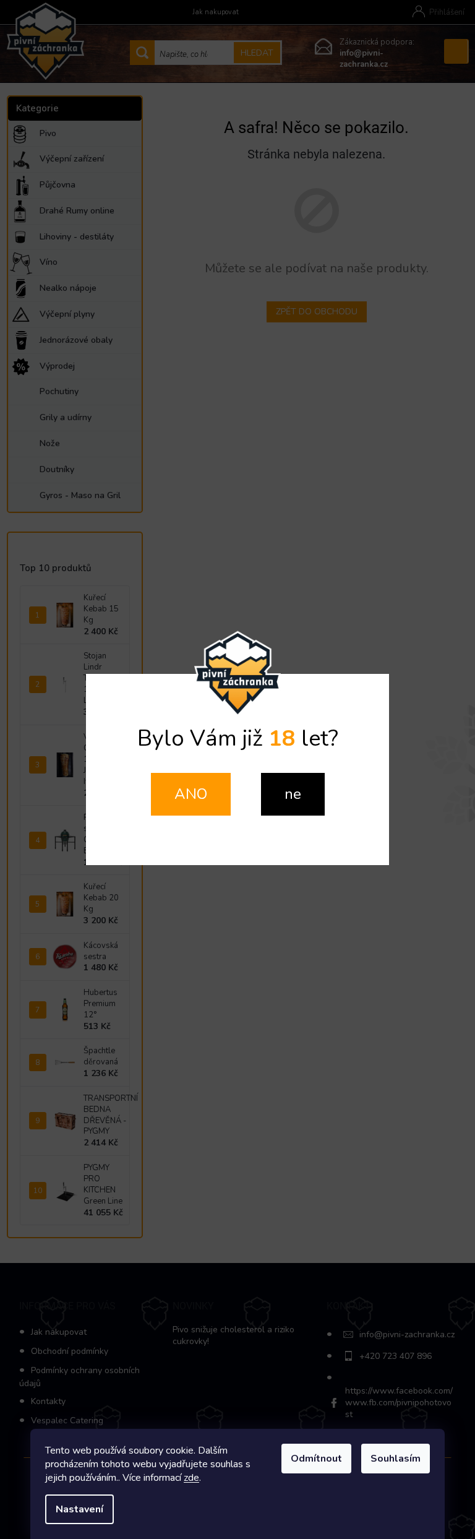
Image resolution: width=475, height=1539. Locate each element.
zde (191, 1478)
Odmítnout (316, 1458)
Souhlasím (395, 1458)
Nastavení (79, 1509)
